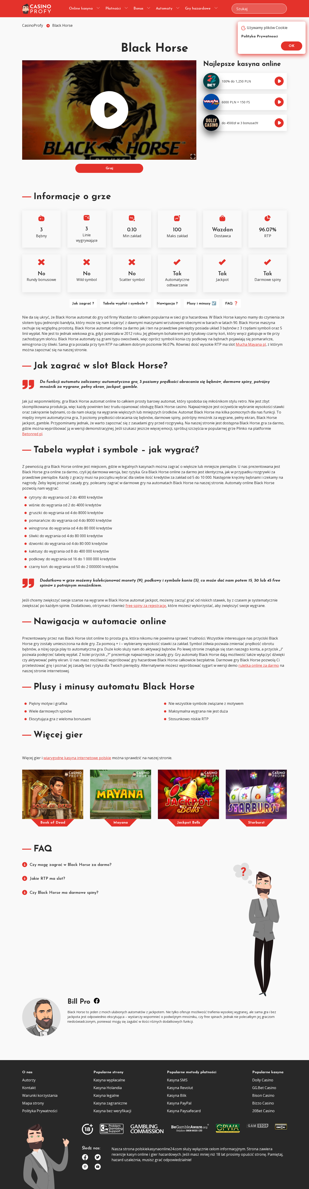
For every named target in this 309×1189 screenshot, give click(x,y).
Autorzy (29, 1080)
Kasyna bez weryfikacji (112, 1110)
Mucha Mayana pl (251, 344)
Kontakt (29, 1087)
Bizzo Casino (263, 1103)
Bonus (138, 8)
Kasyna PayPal (179, 1103)
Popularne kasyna (267, 1072)
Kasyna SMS (177, 1080)
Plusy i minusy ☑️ (201, 303)
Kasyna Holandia (107, 1087)
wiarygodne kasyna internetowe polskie (77, 757)
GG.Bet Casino (264, 1087)
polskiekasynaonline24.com (158, 1148)
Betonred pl (32, 433)
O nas (27, 1072)
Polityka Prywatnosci (259, 36)
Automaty (164, 8)
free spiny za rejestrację (146, 605)
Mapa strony (33, 1103)
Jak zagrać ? (83, 303)
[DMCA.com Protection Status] (281, 1127)
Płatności (113, 8)
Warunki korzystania (39, 1095)
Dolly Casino (262, 1080)
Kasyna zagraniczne (110, 1103)
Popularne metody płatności (191, 1072)
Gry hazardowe (198, 8)
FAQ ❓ (231, 303)
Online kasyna (81, 8)
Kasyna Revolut (180, 1087)
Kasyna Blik (176, 1095)
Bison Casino (263, 1095)
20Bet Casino (263, 1110)
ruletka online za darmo (258, 665)
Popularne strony (108, 1072)
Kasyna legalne (106, 1095)
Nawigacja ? (167, 303)
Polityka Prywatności (39, 1110)
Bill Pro (78, 1001)
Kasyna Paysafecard (184, 1110)
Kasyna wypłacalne (109, 1080)
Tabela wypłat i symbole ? (125, 303)
